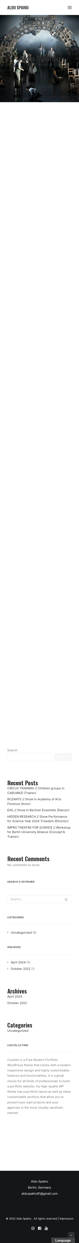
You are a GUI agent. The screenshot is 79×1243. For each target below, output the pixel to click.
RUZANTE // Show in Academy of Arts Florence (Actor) (34, 272)
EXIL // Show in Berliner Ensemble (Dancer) (38, 386)
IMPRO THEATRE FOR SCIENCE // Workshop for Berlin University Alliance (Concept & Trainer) (39, 578)
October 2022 (20, 969)
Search (12, 750)
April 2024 (18, 962)
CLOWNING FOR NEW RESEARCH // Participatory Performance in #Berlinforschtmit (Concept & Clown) (34, 688)
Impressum (66, 1218)
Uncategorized (21, 932)
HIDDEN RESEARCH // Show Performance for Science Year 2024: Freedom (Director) (37, 475)
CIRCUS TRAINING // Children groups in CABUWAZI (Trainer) (34, 176)
